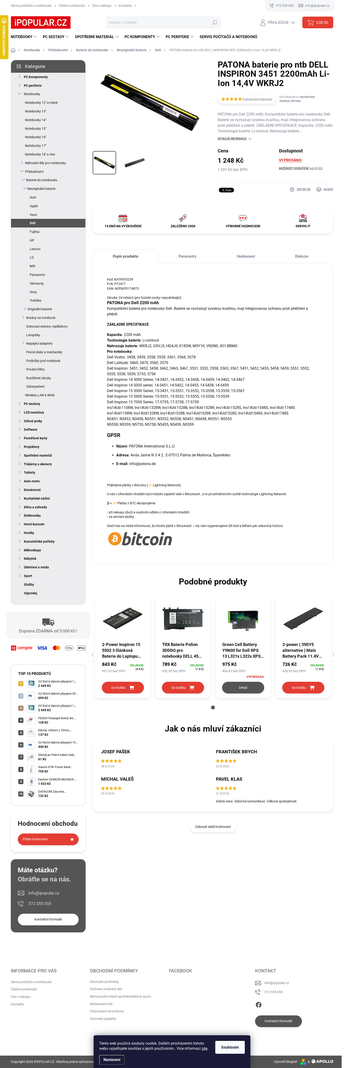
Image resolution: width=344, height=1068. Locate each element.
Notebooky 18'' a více (40, 154)
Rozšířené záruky (38, 378)
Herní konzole (34, 524)
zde (204, 1048)
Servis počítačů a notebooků (31, 5)
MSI (32, 266)
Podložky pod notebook (43, 361)
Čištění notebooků (72, 5)
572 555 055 (39, 903)
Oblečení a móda (36, 567)
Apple (34, 206)
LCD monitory (34, 412)
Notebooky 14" (35, 120)
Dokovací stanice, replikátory (47, 326)
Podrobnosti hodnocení (257, 99)
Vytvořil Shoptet (285, 1062)
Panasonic (37, 275)
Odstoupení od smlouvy (107, 1011)
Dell (33, 223)
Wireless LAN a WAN (40, 395)
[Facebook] (258, 1003)
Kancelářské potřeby (39, 541)
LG (32, 257)
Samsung (37, 283)
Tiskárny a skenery (38, 464)
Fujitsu (35, 232)
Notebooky (32, 94)
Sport (28, 576)
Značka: (290, 101)
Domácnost (32, 490)
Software (30, 429)
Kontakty (125, 5)
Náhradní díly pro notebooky (45, 163)
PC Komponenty (36, 77)
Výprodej (30, 593)
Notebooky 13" (35, 111)
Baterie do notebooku (41, 180)
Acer (33, 197)
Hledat (214, 22)
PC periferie (33, 85)
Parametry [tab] (187, 256)
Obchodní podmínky (104, 982)
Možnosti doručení (301, 168)
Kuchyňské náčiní (37, 498)
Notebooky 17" (35, 146)
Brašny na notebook (40, 318)
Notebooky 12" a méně (41, 103)
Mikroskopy (32, 550)
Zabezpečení (35, 386)
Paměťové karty (35, 438)
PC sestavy (32, 404)
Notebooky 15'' (35, 128)
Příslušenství (34, 171)
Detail (243, 687)
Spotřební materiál (38, 455)
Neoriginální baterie (41, 189)
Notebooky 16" (35, 137)
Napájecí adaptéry (39, 343)
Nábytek (30, 558)
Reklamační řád (101, 1004)
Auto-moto (32, 481)
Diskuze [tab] (301, 256)
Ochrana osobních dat (106, 989)
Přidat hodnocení (35, 839)
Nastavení (111, 1059)
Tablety (29, 472)
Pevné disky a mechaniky (44, 352)
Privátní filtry (35, 369)
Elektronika (32, 515)
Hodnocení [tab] (246, 256)
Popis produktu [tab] (125, 256)
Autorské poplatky (103, 1019)
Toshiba (35, 300)
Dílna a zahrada (35, 507)
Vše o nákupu (102, 5)
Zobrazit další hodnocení (213, 827)
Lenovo (35, 249)
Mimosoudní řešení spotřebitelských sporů (120, 996)
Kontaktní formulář (48, 919)
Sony (33, 292)
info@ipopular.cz (43, 893)
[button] (212, 707)
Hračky (29, 533)
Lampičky (33, 335)
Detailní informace (232, 138)
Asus (33, 214)
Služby (29, 584)
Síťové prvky (33, 421)
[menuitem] (24, 37)
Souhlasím (230, 1047)
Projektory (31, 447)
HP (32, 240)
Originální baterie (39, 309)
